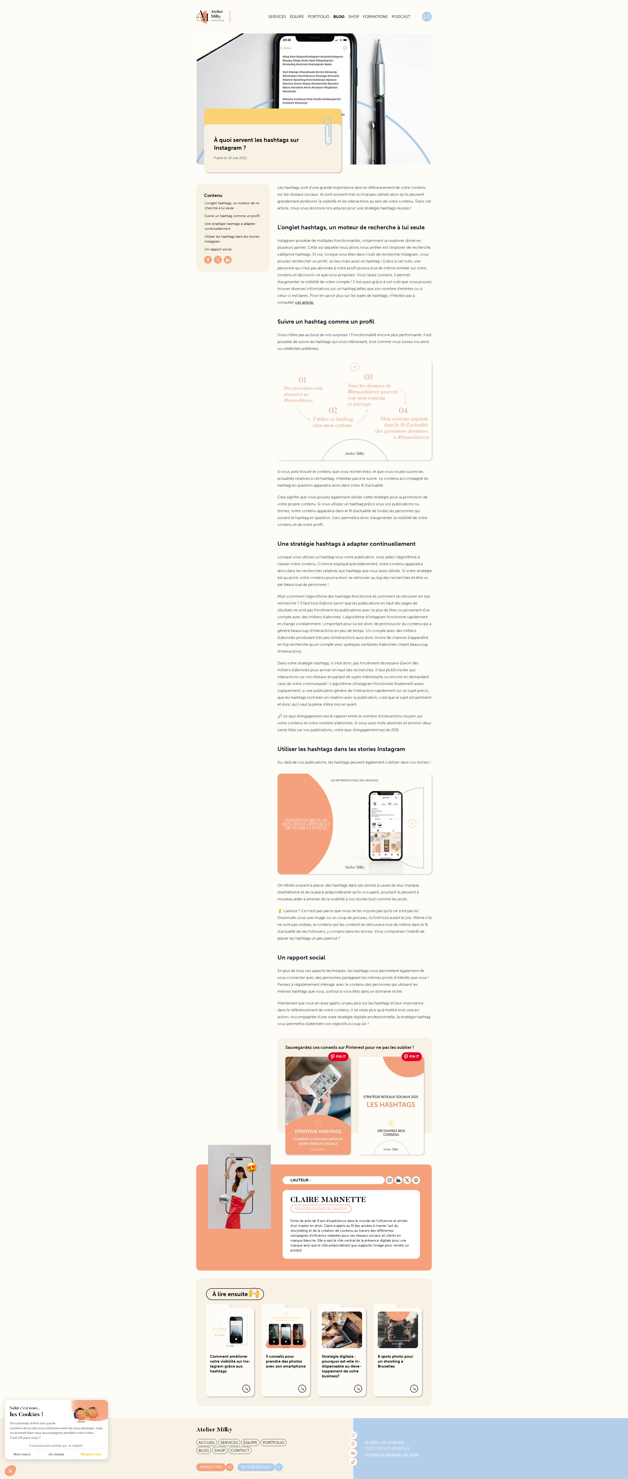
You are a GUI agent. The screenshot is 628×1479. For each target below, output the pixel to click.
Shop (353, 16)
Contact (240, 1450)
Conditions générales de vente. (392, 1454)
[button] (10, 1471)
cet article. (304, 302)
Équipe (297, 16)
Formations (375, 16)
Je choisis (56, 1454)
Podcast (401, 16)
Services (277, 16)
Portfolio (318, 16)
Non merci (21, 1454)
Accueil (206, 1442)
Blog (338, 16)
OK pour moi (90, 1454)
